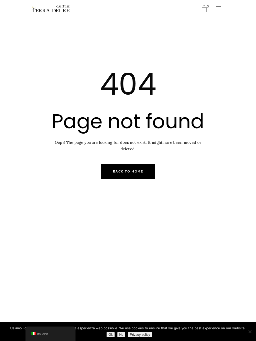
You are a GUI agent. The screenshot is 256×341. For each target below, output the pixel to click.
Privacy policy (140, 335)
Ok (110, 335)
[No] (249, 331)
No (121, 335)
